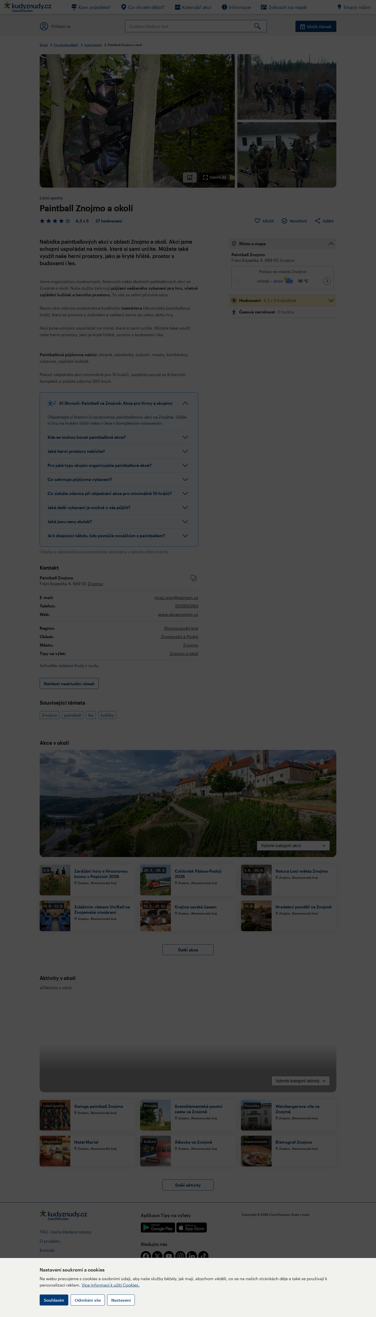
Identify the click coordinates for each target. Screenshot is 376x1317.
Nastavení (121, 1300)
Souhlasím (54, 1300)
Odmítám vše (88, 1300)
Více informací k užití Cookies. (111, 1284)
